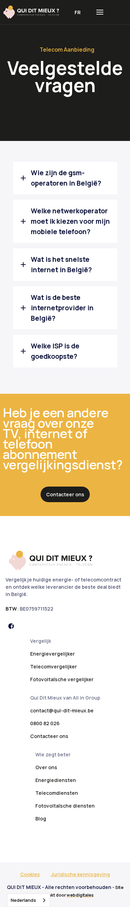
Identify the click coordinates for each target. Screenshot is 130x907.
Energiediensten (55, 780)
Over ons (46, 767)
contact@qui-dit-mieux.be (62, 710)
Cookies (30, 874)
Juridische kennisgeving (80, 874)
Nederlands (23, 900)
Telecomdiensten (56, 793)
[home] (34, 12)
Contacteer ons (65, 494)
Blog (40, 818)
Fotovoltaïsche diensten (65, 805)
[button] (77, 12)
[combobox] (28, 900)
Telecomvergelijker (53, 666)
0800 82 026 (45, 723)
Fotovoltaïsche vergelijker (62, 679)
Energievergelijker (52, 653)
